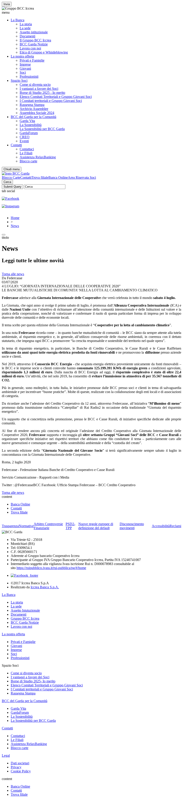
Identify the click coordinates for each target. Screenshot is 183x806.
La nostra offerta (22, 56)
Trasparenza (10, 526)
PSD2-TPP (70, 526)
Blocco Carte (11, 177)
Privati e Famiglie (32, 60)
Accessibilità (161, 526)
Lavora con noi (30, 48)
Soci (23, 72)
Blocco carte (28, 161)
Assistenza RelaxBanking (38, 157)
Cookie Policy (21, 771)
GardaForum (29, 133)
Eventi (24, 141)
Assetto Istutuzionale (25, 610)
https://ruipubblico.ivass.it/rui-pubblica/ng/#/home (51, 568)
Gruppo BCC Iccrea (25, 618)
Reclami (175, 526)
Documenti (27, 36)
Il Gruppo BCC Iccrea (35, 40)
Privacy (16, 767)
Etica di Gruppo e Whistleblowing (44, 52)
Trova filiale (39, 177)
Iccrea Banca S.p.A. (45, 587)
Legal (6, 755)
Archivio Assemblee (34, 109)
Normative (26, 526)
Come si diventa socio (35, 84)
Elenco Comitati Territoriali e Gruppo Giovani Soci (56, 97)
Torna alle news (13, 274)
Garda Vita (27, 121)
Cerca (7, 182)
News (15, 226)
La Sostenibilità (31, 125)
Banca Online (58, 177)
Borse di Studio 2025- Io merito (33, 681)
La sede (25, 28)
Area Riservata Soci (82, 177)
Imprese (25, 64)
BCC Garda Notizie (34, 44)
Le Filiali (26, 153)
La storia (26, 24)
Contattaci (27, 149)
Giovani (25, 68)
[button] (91, 13)
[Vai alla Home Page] (15, 173)
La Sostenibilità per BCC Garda (42, 129)
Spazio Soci (19, 80)
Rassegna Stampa (32, 105)
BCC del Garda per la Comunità (33, 117)
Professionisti (29, 76)
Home (15, 218)
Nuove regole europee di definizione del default (95, 526)
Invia (7, 4)
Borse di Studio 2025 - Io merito (42, 93)
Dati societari (20, 763)
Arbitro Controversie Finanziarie (48, 526)
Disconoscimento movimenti (132, 526)
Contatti (16, 145)
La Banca (17, 20)
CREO (24, 137)
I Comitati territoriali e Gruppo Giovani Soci (51, 101)
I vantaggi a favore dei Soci (39, 88)
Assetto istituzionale (34, 32)
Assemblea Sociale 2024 (37, 113)
